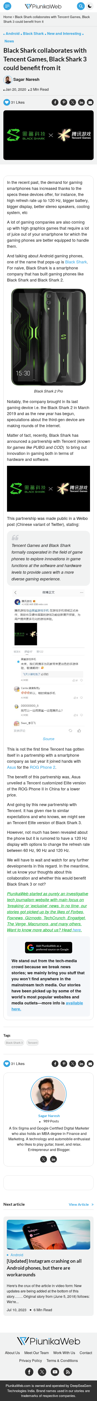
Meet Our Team (36, 1353)
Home (7, 17)
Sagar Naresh (26, 79)
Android (17, 1254)
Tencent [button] (32, 1042)
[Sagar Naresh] (48, 1093)
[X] (42, 1371)
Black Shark (76, 262)
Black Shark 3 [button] (14, 1042)
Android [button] (13, 33)
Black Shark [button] (33, 33)
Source (48, 738)
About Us (12, 1353)
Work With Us (64, 1353)
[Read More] (48, 1235)
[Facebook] (29, 1371)
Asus (11, 767)
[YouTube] (55, 1371)
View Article (79, 1204)
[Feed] (68, 1371)
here (77, 930)
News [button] (9, 41)
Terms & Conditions (62, 1360)
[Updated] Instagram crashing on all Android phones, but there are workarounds (44, 1267)
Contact (86, 1353)
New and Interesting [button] (64, 33)
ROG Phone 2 (42, 767)
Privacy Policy (30, 1360)
